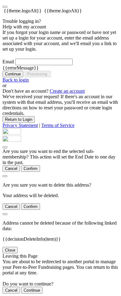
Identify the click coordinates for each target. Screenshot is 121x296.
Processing (37, 74)
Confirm (31, 168)
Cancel (11, 168)
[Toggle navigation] (4, 7)
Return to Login (18, 119)
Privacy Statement (20, 125)
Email (8, 61)
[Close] (4, 147)
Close (10, 250)
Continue (13, 74)
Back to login (15, 79)
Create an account (67, 91)
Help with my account (24, 26)
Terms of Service (57, 125)
